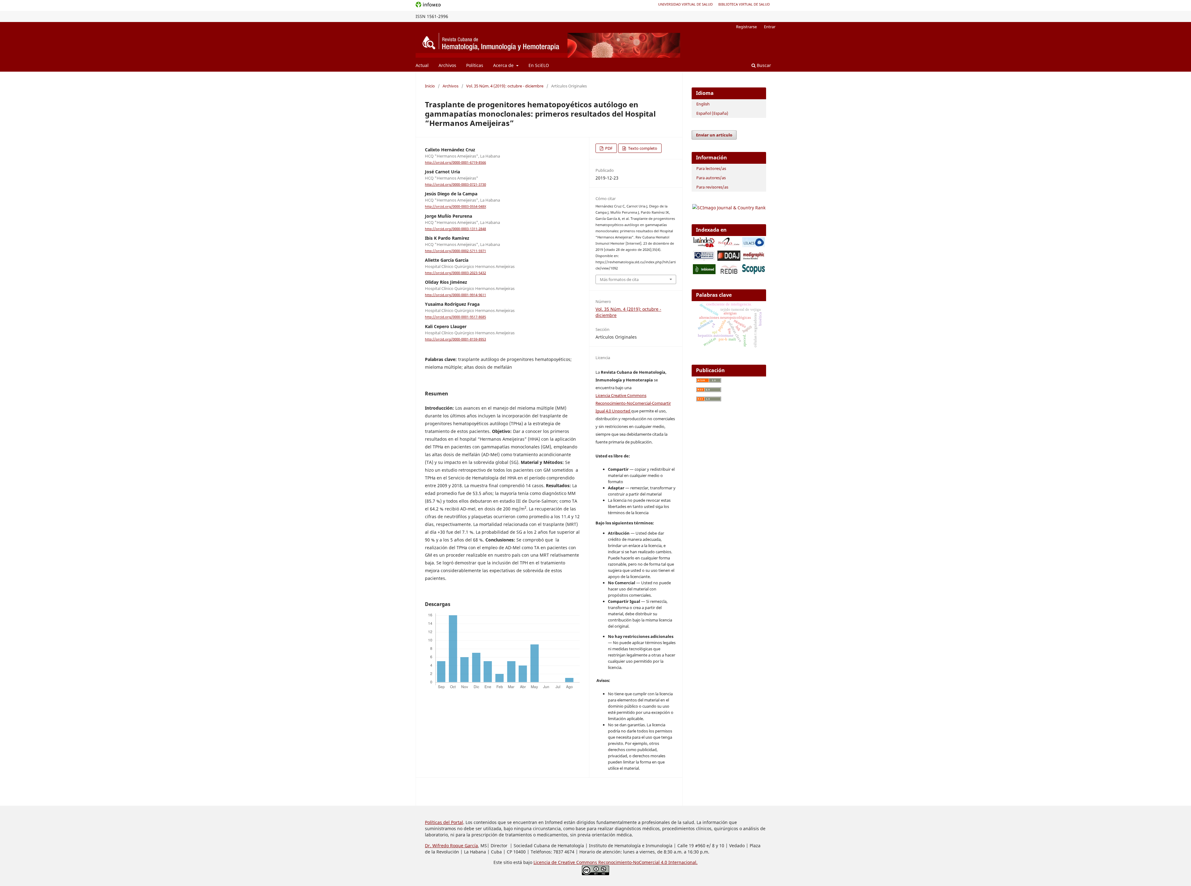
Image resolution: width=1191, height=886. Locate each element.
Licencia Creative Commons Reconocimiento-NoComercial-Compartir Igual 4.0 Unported (633, 403)
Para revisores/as (712, 187)
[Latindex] (704, 245)
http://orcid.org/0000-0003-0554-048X (455, 207)
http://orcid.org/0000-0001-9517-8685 (455, 317)
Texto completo (642, 148)
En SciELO (539, 65)
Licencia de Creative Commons (565, 862)
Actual (422, 65)
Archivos (447, 65)
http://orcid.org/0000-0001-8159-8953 (455, 339)
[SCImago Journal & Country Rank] (728, 208)
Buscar (763, 65)
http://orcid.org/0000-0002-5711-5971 (455, 251)
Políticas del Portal (444, 822)
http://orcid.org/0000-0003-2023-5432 (455, 273)
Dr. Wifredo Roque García (451, 845)
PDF (608, 148)
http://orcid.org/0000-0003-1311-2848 (455, 229)
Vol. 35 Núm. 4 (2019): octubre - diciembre (504, 86)
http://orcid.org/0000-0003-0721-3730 (455, 184)
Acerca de (504, 65)
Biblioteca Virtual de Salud (744, 4)
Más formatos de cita (619, 279)
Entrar (769, 26)
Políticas (474, 65)
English (703, 104)
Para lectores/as (711, 168)
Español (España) (712, 113)
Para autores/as (711, 177)
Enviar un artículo (714, 135)
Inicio (430, 86)
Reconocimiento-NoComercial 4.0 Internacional (647, 862)
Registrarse (746, 26)
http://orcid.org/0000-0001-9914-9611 (455, 295)
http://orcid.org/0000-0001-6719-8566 (455, 162)
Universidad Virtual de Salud (685, 4)
